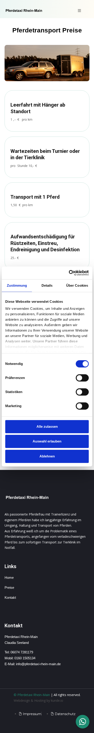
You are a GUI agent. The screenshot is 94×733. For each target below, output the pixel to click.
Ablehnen (47, 456)
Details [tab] (47, 285)
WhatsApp (82, 721)
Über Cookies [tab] (77, 285)
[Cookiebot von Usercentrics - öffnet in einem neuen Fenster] (69, 273)
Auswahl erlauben (47, 441)
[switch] (82, 377)
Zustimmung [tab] (17, 285)
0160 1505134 (24, 658)
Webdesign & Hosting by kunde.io (38, 700)
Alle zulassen (47, 426)
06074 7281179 (21, 652)
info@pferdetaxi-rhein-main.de (38, 664)
